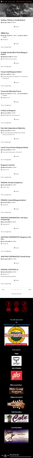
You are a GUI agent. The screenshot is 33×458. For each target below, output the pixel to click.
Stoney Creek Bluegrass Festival (11, 72)
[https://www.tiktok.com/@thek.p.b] (24, 304)
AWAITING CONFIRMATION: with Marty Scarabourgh (14, 219)
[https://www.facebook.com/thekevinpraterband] (8, 304)
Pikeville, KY (5, 39)
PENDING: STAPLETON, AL (9, 269)
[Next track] (8, 455)
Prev (3, 289)
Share (17, 26)
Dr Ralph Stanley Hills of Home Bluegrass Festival (14, 53)
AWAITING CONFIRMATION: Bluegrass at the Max (16, 238)
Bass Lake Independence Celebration (13, 128)
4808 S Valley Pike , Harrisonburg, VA (11, 115)
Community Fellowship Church (11, 91)
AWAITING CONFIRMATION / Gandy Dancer (15, 256)
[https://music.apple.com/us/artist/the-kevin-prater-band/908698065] (24, 310)
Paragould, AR (5, 224)
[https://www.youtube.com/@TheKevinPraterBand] (8, 310)
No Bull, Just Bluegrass (8, 110)
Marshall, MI (5, 205)
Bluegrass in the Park (7, 165)
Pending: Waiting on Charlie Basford (13, 20)
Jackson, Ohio (5, 187)
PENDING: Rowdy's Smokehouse (11, 182)
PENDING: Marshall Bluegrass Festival (13, 200)
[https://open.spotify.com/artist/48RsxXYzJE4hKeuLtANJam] (16, 310)
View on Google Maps (6, 47)
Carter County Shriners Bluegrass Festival (14, 147)
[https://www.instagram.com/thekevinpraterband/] (16, 304)
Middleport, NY (6, 97)
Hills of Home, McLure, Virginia (9, 59)
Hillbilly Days (5, 33)
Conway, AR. (5, 243)
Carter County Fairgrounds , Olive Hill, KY (12, 152)
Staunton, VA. (5, 169)
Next (29, 289)
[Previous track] (2, 455)
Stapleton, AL (5, 274)
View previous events (16, 294)
